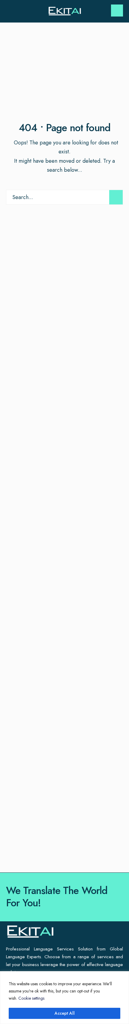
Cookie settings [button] (31, 998)
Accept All (65, 1013)
